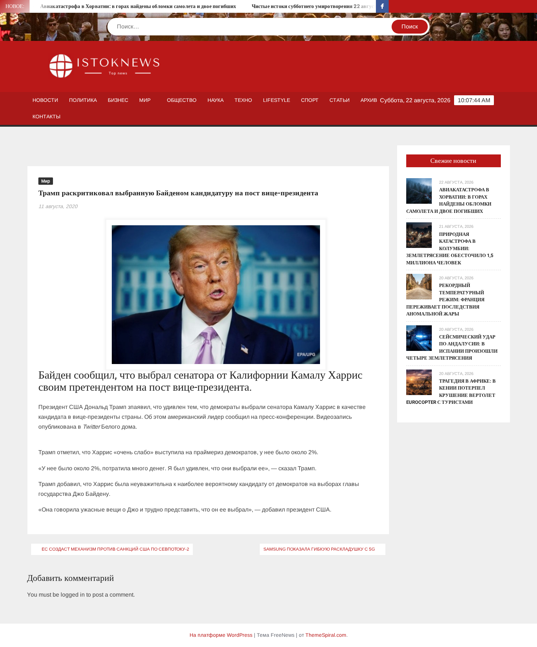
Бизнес (118, 100)
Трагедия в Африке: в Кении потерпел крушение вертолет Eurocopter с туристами (451, 392)
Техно (243, 100)
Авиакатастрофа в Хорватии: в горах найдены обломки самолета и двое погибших (124, 6)
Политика (83, 100)
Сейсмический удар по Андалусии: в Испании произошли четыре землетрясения (452, 347)
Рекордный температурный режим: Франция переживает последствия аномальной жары (445, 299)
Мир (145, 100)
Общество (182, 100)
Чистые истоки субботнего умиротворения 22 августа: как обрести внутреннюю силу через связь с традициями (369, 6)
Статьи (340, 100)
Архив (369, 100)
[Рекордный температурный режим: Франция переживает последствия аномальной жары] (419, 286)
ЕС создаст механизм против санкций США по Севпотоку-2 (115, 549)
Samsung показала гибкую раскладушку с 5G (319, 549)
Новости (45, 100)
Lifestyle (276, 100)
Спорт (310, 100)
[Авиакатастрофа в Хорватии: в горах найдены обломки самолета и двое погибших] (419, 191)
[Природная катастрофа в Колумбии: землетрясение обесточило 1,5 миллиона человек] (419, 235)
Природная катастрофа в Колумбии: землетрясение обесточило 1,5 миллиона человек (449, 248)
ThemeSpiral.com (325, 635)
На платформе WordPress (221, 635)
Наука (215, 100)
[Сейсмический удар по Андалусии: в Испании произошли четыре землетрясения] (419, 337)
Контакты (46, 116)
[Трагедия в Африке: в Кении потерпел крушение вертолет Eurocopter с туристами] (419, 382)
